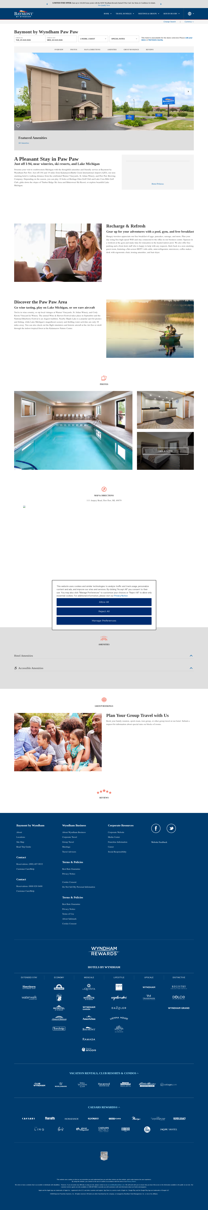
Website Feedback (159, 842)
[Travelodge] (59, 1029)
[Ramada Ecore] (89, 1050)
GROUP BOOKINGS (131, 49)
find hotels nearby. (155, 40)
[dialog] (104, 605)
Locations (20, 837)
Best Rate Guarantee (71, 868)
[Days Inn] (59, 987)
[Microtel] (59, 1008)
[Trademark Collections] (149, 998)
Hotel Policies (158, 183)
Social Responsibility (117, 851)
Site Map (20, 841)
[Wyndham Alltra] (119, 1029)
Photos (73, 49)
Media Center (114, 837)
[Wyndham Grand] (179, 1008)
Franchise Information (117, 841)
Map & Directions (92, 49)
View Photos (165, 451)
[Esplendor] (119, 998)
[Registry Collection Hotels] (179, 987)
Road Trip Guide (23, 846)
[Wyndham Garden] (89, 1008)
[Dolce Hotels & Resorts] (179, 998)
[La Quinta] (89, 987)
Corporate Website (116, 832)
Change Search (170, 22)
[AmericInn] (89, 1018)
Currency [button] (188, 22)
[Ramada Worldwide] (89, 1039)
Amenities (112, 49)
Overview (58, 49)
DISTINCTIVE (179, 977)
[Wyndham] (149, 987)
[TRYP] (119, 987)
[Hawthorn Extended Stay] (29, 987)
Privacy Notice (68, 873)
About (19, 832)
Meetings (66, 846)
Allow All (104, 602)
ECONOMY (59, 977)
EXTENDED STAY (29, 977)
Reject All (104, 611)
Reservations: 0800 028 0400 (29, 886)
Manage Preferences (104, 620)
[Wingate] (89, 998)
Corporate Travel (69, 837)
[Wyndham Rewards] (104, 951)
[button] (47, 4)
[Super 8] (59, 998)
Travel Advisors (69, 851)
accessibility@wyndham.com (116, 1185)
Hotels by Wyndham (104, 967)
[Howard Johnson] (59, 1018)
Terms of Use (68, 913)
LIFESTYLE (119, 977)
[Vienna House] (119, 1018)
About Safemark (69, 918)
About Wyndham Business (74, 832)
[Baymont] (89, 1029)
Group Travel (68, 841)
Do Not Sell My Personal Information (78, 886)
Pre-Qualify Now (104, 5)
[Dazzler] (119, 1008)
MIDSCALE (89, 977)
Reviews (150, 49)
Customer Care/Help (25, 868)
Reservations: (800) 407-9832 (29, 863)
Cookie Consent (69, 882)
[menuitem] (107, 13)
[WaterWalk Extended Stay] (29, 998)
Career (111, 846)
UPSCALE (149, 977)
